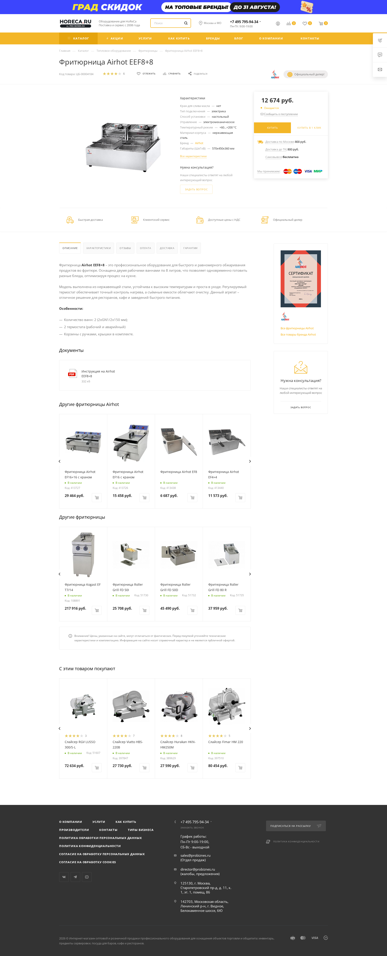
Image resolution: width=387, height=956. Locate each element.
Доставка (167, 248)
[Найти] (186, 23)
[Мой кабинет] (278, 24)
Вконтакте (64, 877)
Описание (69, 248)
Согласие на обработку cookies (87, 862)
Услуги (98, 822)
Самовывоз (273, 157)
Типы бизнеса (141, 830)
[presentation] (59, 461)
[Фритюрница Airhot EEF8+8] (123, 148)
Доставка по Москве (279, 142)
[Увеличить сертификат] (301, 278)
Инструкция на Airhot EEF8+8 (98, 373)
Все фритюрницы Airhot (297, 328)
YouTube (87, 877)
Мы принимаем (268, 171)
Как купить (126, 822)
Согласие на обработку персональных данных (102, 854)
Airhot (199, 143)
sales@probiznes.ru (196, 855)
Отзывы (125, 248)
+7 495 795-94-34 (244, 21)
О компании (70, 822)
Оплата (145, 248)
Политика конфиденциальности (90, 846)
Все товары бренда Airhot (298, 334)
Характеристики (98, 248)
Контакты (108, 830)
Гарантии (190, 248)
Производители (74, 830)
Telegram (75, 877)
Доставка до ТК (275, 149)
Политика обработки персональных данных (100, 838)
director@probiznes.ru (198, 869)
